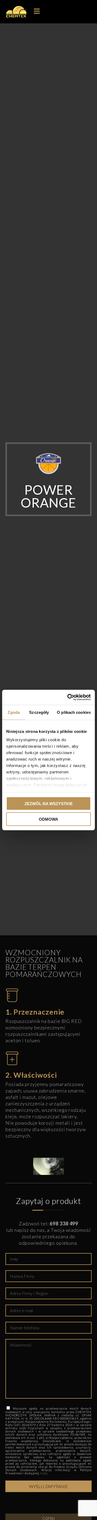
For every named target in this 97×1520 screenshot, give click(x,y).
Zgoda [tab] (14, 712)
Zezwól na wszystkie (49, 803)
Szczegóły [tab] (39, 712)
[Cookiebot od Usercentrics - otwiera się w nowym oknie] (68, 697)
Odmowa (48, 819)
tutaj (44, 1473)
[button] (36, 11)
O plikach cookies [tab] (74, 712)
